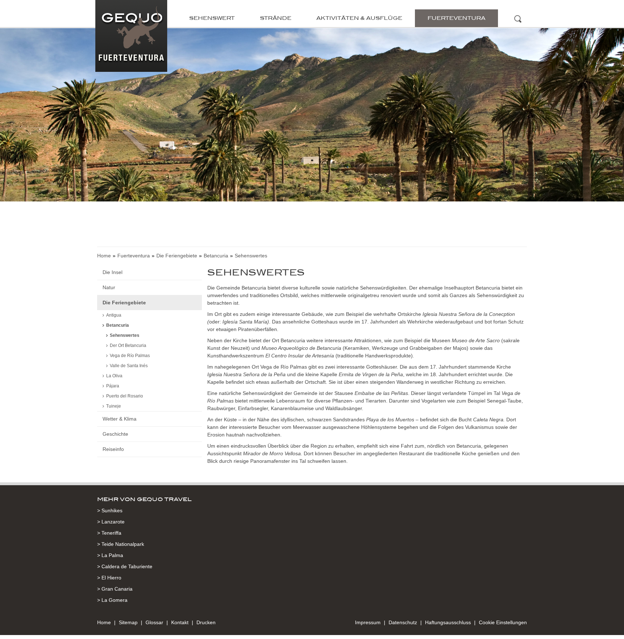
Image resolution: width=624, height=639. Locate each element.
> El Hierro (109, 578)
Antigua (113, 315)
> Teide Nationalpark (120, 544)
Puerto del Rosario (124, 396)
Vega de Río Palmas (130, 355)
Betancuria (216, 255)
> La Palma (110, 555)
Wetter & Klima (119, 419)
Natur (109, 287)
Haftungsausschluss (448, 622)
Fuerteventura (456, 18)
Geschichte (115, 434)
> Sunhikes (109, 510)
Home (104, 255)
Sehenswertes (124, 335)
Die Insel (112, 272)
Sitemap (128, 622)
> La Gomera (112, 600)
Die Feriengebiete (176, 255)
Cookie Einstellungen (503, 622)
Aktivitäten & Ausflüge (359, 18)
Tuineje (113, 406)
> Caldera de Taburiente (124, 566)
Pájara (112, 385)
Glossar (154, 622)
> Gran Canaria (115, 589)
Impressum (368, 622)
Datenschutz (403, 622)
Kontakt (179, 622)
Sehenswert (212, 18)
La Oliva (114, 375)
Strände (275, 18)
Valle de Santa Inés (129, 365)
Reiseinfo (113, 449)
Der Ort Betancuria (128, 345)
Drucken (206, 622)
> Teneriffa (109, 533)
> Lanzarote (111, 522)
